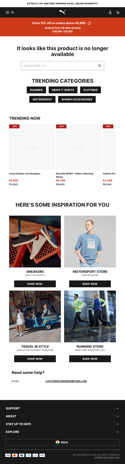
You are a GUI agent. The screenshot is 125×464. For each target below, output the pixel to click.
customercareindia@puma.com (66, 381)
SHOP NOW (35, 284)
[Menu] (7, 12)
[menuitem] (107, 457)
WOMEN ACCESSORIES (77, 99)
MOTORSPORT (42, 99)
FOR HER (68, 31)
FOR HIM (57, 31)
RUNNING (36, 90)
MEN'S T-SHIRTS (63, 90)
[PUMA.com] (62, 12)
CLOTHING (90, 90)
